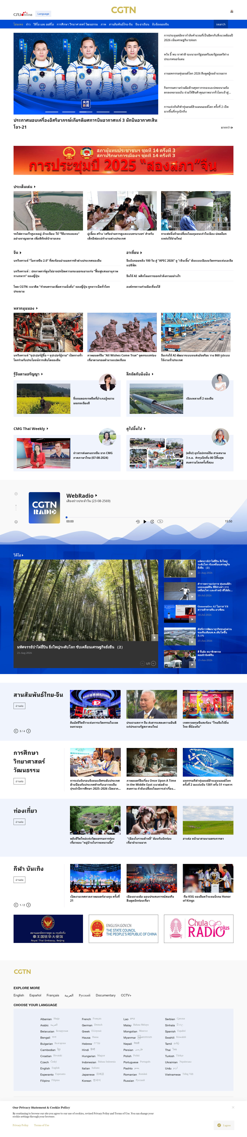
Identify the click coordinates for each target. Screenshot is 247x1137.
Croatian (51, 1056)
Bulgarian (53, 1043)
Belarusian (54, 1031)
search (220, 24)
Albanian (49, 1019)
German (92, 1025)
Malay (136, 1025)
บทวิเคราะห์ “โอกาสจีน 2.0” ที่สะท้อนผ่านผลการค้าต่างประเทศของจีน (57, 260)
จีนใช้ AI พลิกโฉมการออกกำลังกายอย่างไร (153, 275)
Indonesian (99, 1062)
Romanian (135, 1074)
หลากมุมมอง (24, 308)
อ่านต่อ (19, 705)
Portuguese (137, 1062)
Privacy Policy (20, 1125)
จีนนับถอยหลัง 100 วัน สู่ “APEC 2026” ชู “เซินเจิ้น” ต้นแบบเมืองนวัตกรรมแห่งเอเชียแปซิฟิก (179, 262)
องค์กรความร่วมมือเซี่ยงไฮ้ (143, 286)
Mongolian (136, 1031)
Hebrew (91, 1043)
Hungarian (93, 1056)
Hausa (90, 1037)
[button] (142, 663)
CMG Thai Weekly (29, 428)
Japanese (93, 1074)
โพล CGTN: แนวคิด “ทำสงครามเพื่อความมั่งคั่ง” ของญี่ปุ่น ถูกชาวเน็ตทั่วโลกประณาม (62, 289)
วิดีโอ (17, 555)
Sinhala (174, 1025)
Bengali (48, 1037)
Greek (91, 1031)
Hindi (88, 1050)
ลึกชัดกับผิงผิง (138, 374)
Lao (129, 1019)
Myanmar (138, 1037)
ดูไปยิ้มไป (134, 428)
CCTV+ (126, 995)
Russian (134, 1080)
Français (53, 995)
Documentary (106, 995)
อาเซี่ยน (132, 252)
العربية (69, 995)
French (91, 1019)
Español (35, 995)
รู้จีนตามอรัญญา (26, 374)
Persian (133, 1050)
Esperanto (52, 1074)
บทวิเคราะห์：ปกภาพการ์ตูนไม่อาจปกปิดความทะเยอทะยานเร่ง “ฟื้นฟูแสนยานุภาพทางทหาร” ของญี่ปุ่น (66, 273)
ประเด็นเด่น (23, 186)
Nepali (131, 1043)
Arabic (49, 1025)
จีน (16, 252)
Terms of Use (41, 1125)
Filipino (50, 1080)
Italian (90, 1068)
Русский (84, 995)
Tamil (172, 1043)
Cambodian (50, 1050)
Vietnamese (179, 1074)
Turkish (174, 1056)
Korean (91, 1080)
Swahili (175, 1037)
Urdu (171, 1068)
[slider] (66, 517)
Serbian (175, 1019)
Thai (171, 1050)
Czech (48, 1062)
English (19, 995)
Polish (132, 1056)
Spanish (175, 1031)
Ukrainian (178, 1062)
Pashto (131, 1068)
